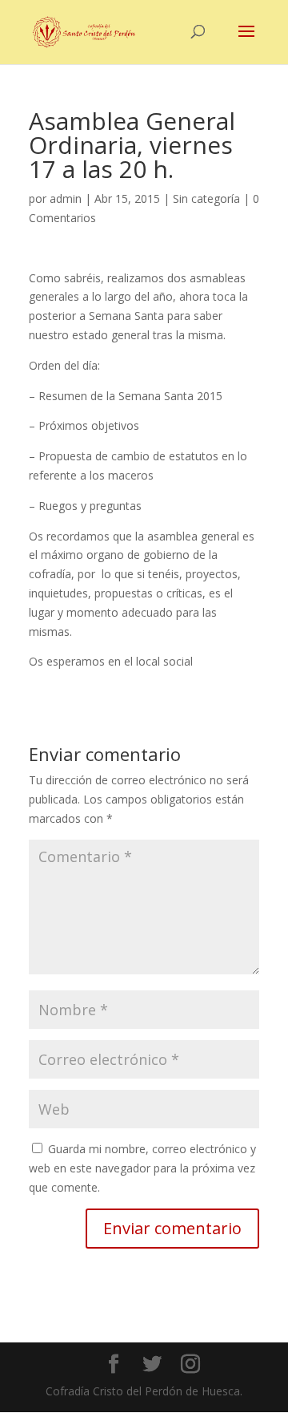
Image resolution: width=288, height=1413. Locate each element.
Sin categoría (206, 198)
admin (66, 198)
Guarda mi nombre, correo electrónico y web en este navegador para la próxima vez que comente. (142, 1168)
